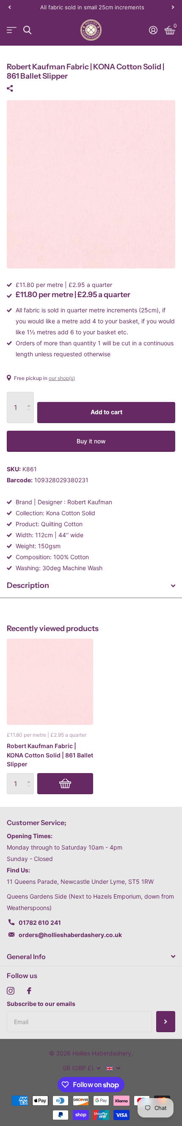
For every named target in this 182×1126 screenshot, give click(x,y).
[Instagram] (10, 991)
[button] (9, 7)
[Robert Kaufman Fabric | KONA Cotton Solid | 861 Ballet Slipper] (50, 682)
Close (91, 956)
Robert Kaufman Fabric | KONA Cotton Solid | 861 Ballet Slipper (50, 755)
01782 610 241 (40, 922)
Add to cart (106, 411)
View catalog (12, 30)
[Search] (27, 30)
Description (28, 585)
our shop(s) (62, 378)
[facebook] (29, 990)
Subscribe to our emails (41, 1003)
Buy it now (91, 441)
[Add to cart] (65, 783)
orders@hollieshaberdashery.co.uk (70, 934)
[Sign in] (153, 30)
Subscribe (165, 1021)
